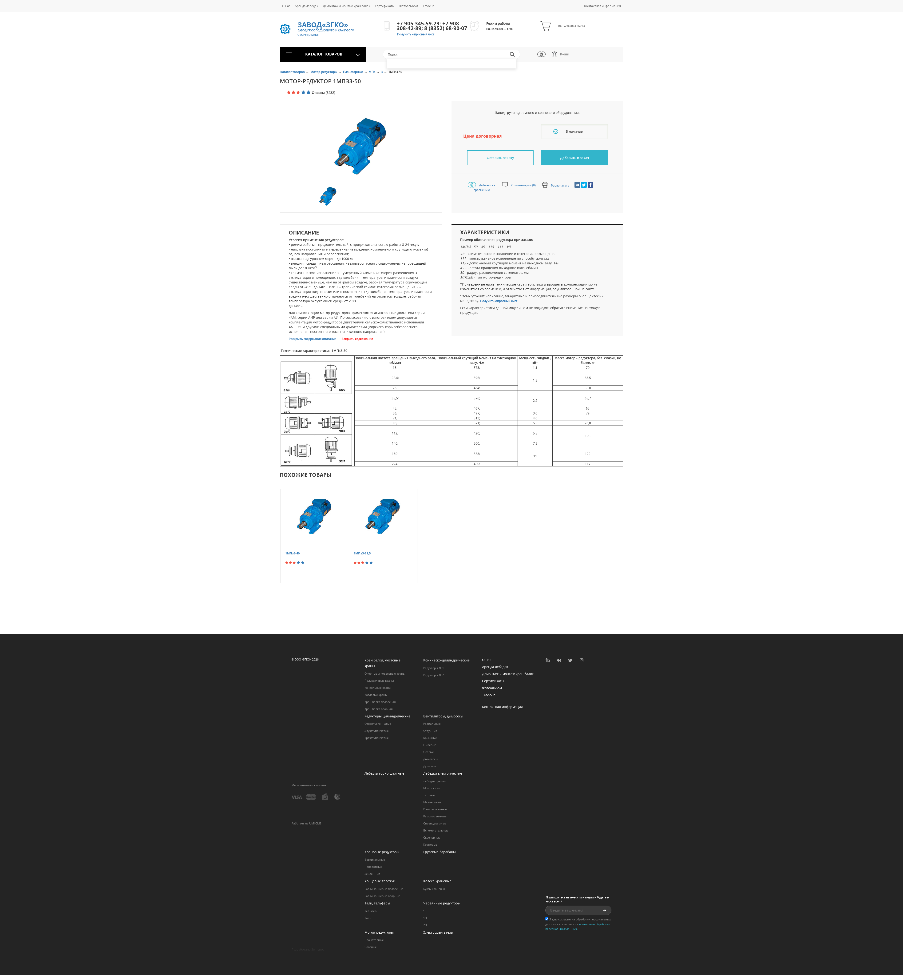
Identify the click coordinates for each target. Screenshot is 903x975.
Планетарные (353, 72)
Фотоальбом (408, 6)
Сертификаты (385, 6)
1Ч (425, 918)
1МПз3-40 (292, 553)
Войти (564, 54)
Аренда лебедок (306, 6)
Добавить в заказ (574, 157)
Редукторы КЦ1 (433, 668)
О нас (286, 6)
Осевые (428, 752)
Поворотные (373, 867)
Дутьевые (430, 766)
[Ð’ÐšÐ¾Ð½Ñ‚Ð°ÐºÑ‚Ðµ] (577, 185)
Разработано (308, 949)
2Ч (425, 925)
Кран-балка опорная (378, 709)
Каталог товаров (292, 72)
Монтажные (431, 788)
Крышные (430, 738)
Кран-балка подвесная (380, 702)
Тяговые (429, 795)
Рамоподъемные (435, 816)
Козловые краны (375, 695)
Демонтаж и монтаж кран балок (346, 6)
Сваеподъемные (434, 823)
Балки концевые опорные (382, 896)
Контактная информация (602, 6)
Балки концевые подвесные (383, 889)
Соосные (370, 947)
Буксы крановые (434, 889)
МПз (372, 72)
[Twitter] (584, 185)
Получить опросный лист (415, 34)
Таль (367, 918)
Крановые (430, 845)
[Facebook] (590, 185)
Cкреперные (431, 838)
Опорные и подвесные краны (384, 674)
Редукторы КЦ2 (433, 675)
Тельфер (370, 911)
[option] (361, 147)
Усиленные (372, 874)
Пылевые (429, 745)
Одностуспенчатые (377, 724)
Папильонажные (435, 809)
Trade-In (429, 6)
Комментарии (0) (523, 185)
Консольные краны (377, 688)
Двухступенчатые (376, 731)
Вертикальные (374, 860)
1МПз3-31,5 (362, 553)
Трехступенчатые (376, 738)
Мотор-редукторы (324, 72)
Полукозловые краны (379, 681)
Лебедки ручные (434, 781)
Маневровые (432, 802)
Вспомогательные (435, 830)
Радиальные (432, 724)
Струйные (430, 731)
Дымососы (430, 759)
